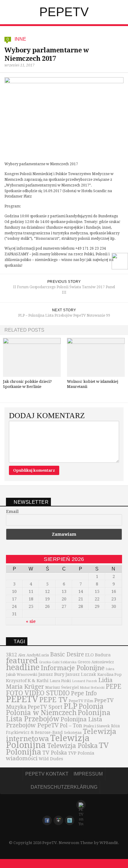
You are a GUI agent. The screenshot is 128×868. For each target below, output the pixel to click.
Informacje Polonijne (72, 668)
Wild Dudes (51, 758)
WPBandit (108, 842)
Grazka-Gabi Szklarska (58, 662)
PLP (70, 706)
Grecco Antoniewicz (96, 662)
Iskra (110, 669)
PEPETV (22, 699)
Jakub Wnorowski (21, 675)
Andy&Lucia (37, 655)
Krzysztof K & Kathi (27, 680)
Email (12, 511)
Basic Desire (67, 654)
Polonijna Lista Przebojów (58, 715)
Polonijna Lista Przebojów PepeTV (54, 722)
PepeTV (64, 12)
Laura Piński (60, 681)
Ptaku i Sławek (96, 726)
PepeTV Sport (45, 707)
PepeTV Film (81, 701)
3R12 (11, 655)
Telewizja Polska (72, 745)
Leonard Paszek (84, 681)
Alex (21, 655)
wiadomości (22, 758)
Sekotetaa (73, 733)
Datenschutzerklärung (64, 787)
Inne (20, 39)
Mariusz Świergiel (62, 687)
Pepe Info (84, 693)
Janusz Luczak (80, 674)
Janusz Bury (51, 674)
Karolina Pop (109, 674)
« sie (31, 621)
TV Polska (54, 753)
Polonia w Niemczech (41, 713)
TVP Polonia (81, 753)
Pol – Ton (71, 726)
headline (23, 667)
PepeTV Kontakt (46, 773)
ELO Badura (98, 655)
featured (22, 660)
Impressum (88, 773)
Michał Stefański (92, 688)
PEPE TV (53, 700)
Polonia (91, 706)
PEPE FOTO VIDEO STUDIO (63, 690)
